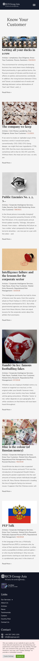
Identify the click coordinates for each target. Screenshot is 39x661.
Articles (5, 58)
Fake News (6, 286)
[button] (34, 5)
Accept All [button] (20, 656)
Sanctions (23, 60)
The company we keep (16, 126)
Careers (4, 616)
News (3, 609)
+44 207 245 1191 (12, 634)
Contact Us (5, 622)
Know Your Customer (18, 133)
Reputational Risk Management (14, 459)
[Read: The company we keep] (19, 113)
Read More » (6, 92)
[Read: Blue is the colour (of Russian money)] (19, 432)
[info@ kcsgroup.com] (2, 637)
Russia (16, 60)
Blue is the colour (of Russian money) (16, 448)
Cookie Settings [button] (8, 656)
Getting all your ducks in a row (18, 51)
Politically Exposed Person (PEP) (14, 535)
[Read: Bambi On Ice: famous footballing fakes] (19, 346)
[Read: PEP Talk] (19, 512)
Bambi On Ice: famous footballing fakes (16, 367)
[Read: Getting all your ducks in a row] (19, 42)
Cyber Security (7, 207)
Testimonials (6, 612)
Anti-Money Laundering (18, 131)
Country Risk (6, 619)
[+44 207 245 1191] (2, 634)
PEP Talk (8, 525)
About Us (4, 603)
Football (14, 375)
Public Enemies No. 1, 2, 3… (17, 198)
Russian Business (8, 462)
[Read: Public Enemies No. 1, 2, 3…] (19, 183)
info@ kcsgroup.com (12, 637)
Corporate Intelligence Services (21, 205)
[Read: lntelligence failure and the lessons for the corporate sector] (19, 259)
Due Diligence (24, 58)
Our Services (6, 599)
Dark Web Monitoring (22, 207)
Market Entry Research (10, 378)
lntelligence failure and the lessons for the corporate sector (17, 275)
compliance (13, 58)
